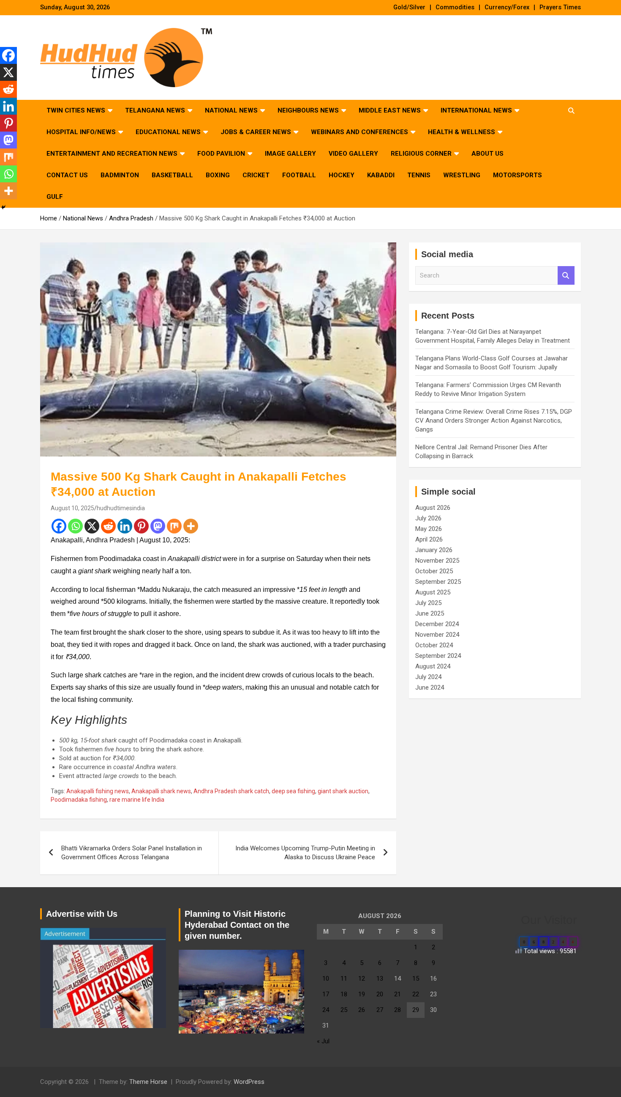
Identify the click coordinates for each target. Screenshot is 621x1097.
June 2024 (429, 687)
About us (487, 153)
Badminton (120, 175)
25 (343, 1010)
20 (379, 994)
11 (343, 978)
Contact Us (67, 175)
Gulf (54, 197)
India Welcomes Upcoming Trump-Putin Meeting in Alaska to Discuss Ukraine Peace (305, 852)
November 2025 (437, 560)
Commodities (455, 7)
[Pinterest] (141, 526)
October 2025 (434, 571)
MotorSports (517, 175)
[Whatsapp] (75, 526)
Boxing (218, 175)
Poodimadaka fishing (79, 799)
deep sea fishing (293, 791)
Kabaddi (381, 175)
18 (343, 994)
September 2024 (438, 656)
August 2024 (432, 666)
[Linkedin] (124, 526)
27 (379, 1010)
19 (361, 994)
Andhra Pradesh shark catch (231, 791)
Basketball (172, 175)
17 (325, 994)
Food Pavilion (221, 153)
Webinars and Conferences (359, 132)
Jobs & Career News (256, 132)
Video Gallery (353, 153)
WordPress (249, 1082)
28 (397, 1010)
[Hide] (3, 207)
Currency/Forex (507, 7)
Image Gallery (290, 153)
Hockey (341, 175)
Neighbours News (308, 110)
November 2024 (437, 634)
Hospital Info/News (81, 132)
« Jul (323, 1041)
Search (566, 275)
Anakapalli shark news (161, 791)
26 (361, 1010)
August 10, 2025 (72, 508)
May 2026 (428, 529)
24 (325, 1010)
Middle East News (390, 110)
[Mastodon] (157, 526)
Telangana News (155, 110)
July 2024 (428, 677)
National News (231, 110)
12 (361, 978)
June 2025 (429, 613)
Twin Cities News (75, 110)
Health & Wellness (461, 132)
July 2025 (428, 603)
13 (379, 978)
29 (415, 1010)
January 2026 (433, 550)
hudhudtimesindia (121, 508)
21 (397, 994)
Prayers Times (560, 7)
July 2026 (428, 518)
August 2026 (432, 507)
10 (325, 978)
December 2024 (437, 624)
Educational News (168, 132)
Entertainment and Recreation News (111, 153)
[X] (91, 526)
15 (415, 978)
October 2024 (434, 645)
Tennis (418, 175)
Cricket (256, 175)
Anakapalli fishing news (97, 791)
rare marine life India (136, 799)
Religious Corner (421, 153)
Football (299, 175)
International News (476, 110)
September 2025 (438, 582)
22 (415, 994)
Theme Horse (148, 1082)
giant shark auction (343, 791)
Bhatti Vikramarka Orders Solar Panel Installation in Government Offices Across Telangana (131, 852)
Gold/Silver (409, 7)
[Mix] (174, 526)
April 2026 (429, 539)
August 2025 (432, 592)
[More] (190, 526)
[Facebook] (59, 526)
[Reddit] (108, 526)
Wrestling (461, 175)
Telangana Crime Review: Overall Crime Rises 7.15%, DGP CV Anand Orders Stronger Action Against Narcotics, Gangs (493, 420)
